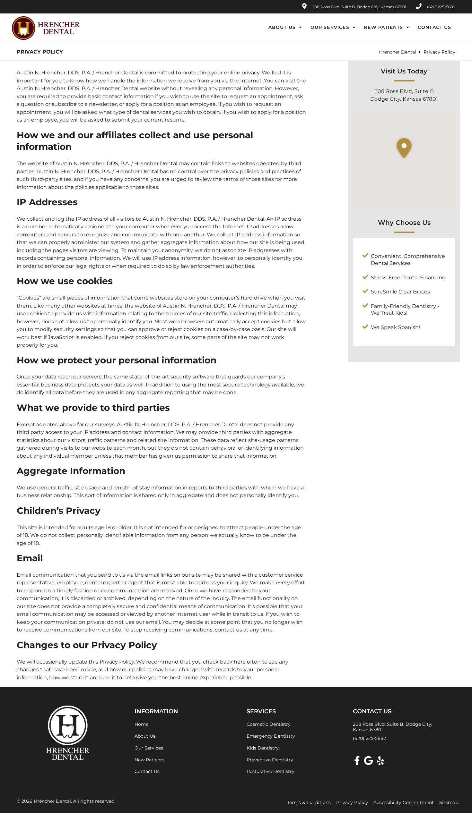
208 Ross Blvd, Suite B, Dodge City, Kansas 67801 (358, 6)
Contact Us (434, 27)
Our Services (329, 27)
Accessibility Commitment (403, 802)
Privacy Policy (352, 802)
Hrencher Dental (397, 52)
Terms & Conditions (309, 802)
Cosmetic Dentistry (269, 724)
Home (141, 724)
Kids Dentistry (263, 748)
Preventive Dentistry (270, 760)
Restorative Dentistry (270, 771)
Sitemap (448, 802)
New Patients (383, 27)
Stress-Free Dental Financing (408, 278)
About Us (282, 27)
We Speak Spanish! (395, 327)
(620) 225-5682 (369, 738)
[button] (404, 166)
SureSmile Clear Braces (400, 292)
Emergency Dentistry (271, 736)
